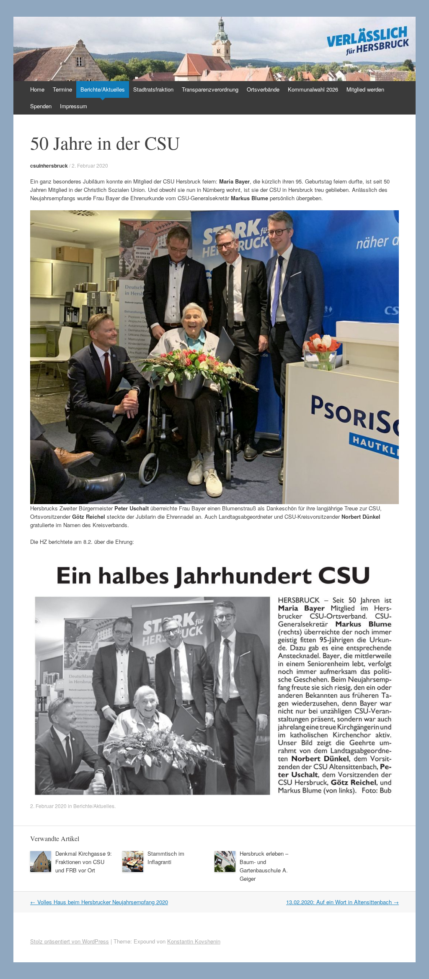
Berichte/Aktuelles (102, 89)
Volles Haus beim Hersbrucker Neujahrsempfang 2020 (99, 902)
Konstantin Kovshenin (193, 941)
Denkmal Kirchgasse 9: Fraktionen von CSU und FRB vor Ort (83, 861)
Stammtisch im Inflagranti (165, 857)
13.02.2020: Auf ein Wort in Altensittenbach (342, 902)
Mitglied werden (365, 89)
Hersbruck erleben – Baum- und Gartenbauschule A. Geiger (264, 865)
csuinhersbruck (49, 165)
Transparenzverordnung (210, 89)
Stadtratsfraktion (153, 89)
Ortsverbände (263, 89)
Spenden (41, 106)
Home (37, 89)
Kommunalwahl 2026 (313, 89)
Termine (62, 89)
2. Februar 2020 (90, 165)
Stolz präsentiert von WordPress (69, 941)
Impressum (73, 106)
